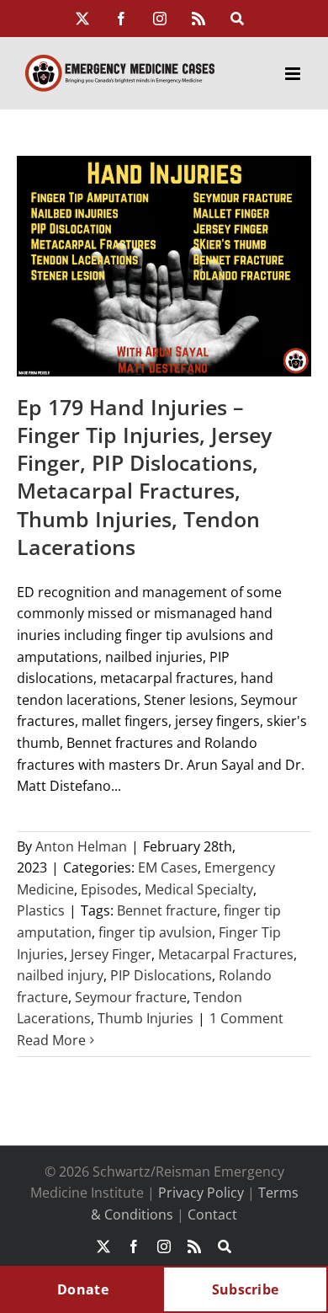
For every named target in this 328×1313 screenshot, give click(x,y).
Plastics (41, 910)
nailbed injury (60, 975)
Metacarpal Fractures (226, 954)
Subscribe (245, 1289)
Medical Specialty (199, 889)
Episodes (109, 889)
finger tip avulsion (155, 932)
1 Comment (246, 1018)
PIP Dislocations (161, 975)
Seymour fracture (131, 997)
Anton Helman (81, 846)
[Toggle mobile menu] (294, 74)
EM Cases (168, 867)
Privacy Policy (201, 1192)
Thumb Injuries (145, 1018)
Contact (212, 1214)
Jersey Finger (111, 954)
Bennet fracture (167, 910)
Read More (51, 1040)
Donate (82, 1289)
